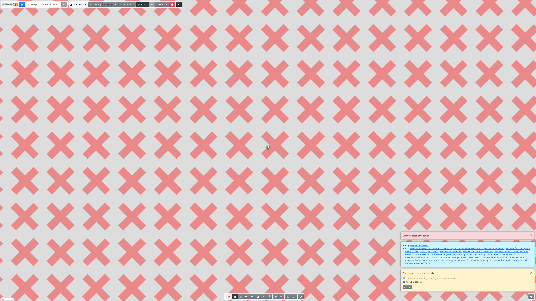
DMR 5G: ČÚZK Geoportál (518, 248)
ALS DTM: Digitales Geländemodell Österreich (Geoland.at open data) (472, 248)
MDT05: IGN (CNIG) (433, 257)
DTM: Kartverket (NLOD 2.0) (443, 254)
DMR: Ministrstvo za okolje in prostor (511, 251)
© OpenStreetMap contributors (424, 248)
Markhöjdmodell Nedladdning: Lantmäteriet (478, 254)
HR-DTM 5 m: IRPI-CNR (451, 251)
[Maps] (269, 296)
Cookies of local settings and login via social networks (431, 278)
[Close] (531, 235)
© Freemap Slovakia (419, 245)
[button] (268, 148)
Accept (407, 287)
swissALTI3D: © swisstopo (417, 254)
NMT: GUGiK (468, 251)
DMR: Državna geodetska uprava (458, 257)
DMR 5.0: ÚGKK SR (484, 251)
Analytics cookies (414, 282)
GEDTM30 (425, 263)
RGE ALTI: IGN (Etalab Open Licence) (422, 251)
